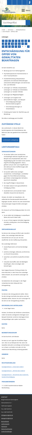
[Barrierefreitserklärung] (14, 2)
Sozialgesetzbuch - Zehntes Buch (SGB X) (13, 371)
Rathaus (10, 30)
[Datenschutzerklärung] (24, 2)
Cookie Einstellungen (6, 431)
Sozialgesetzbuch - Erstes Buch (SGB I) (12, 367)
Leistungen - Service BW (10, 31)
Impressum (4, 426)
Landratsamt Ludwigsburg (10, 140)
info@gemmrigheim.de (7, 415)
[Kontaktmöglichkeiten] (19, 2)
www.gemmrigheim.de (7, 418)
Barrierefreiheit (5, 421)
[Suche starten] (28, 22)
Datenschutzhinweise (6, 429)
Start (3, 30)
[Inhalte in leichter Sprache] (9, 2)
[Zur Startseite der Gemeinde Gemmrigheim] (9, 10)
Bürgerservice (20, 30)
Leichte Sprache (5, 424)
